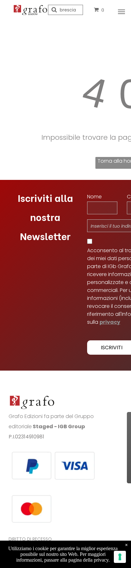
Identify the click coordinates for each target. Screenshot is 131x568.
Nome (94, 196)
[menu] (121, 11)
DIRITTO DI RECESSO (30, 539)
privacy (110, 322)
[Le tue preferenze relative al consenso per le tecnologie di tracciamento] (120, 557)
